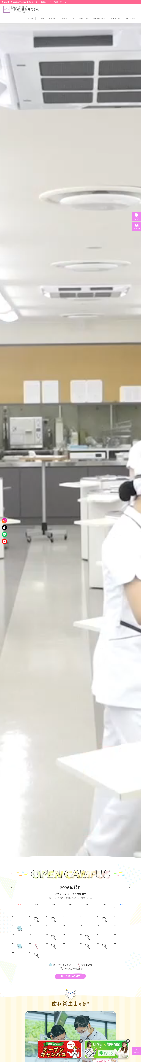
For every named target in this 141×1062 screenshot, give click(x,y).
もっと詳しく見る (70, 976)
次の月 (129, 887)
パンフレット (136, 229)
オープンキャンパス (136, 219)
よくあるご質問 (115, 18)
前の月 (12, 887)
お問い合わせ (130, 18)
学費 (72, 18)
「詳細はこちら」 (71, 898)
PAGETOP (136, 1052)
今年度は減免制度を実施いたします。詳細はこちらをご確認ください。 (39, 2)
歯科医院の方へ (99, 18)
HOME (30, 18)
